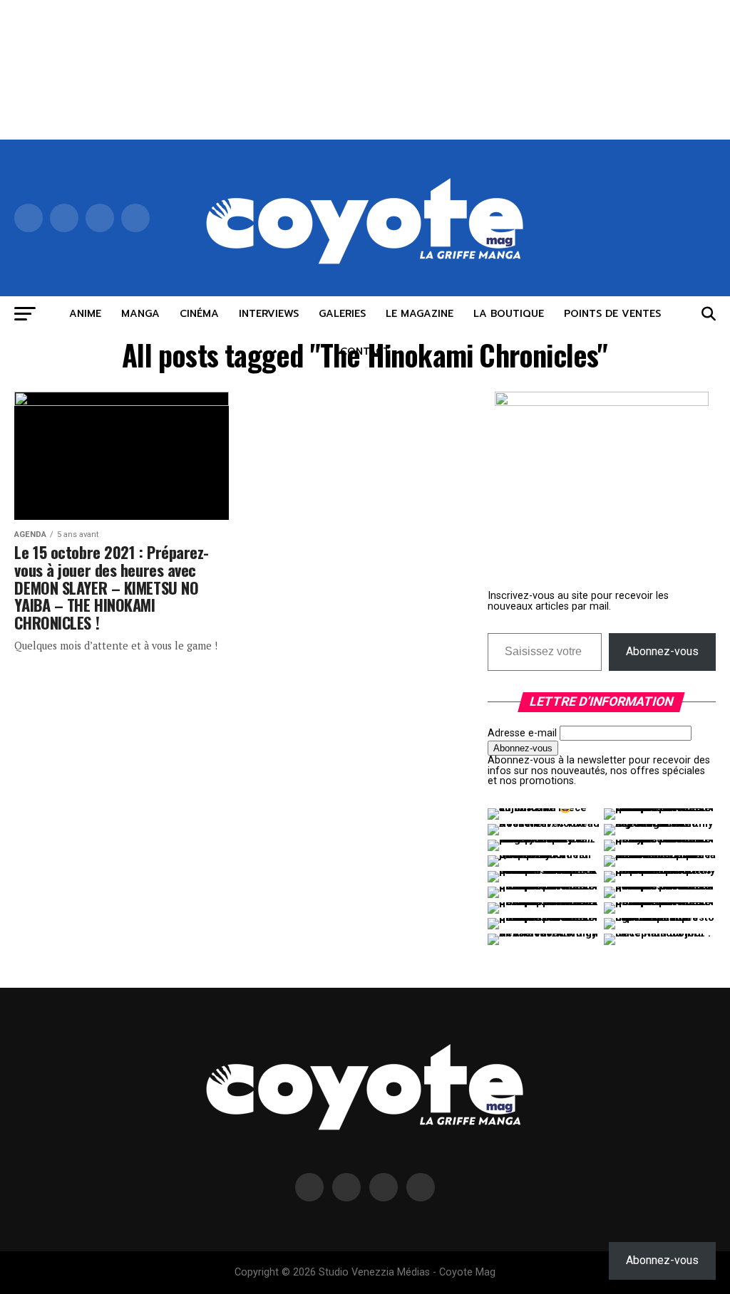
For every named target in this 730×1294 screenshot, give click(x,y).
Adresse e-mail (522, 733)
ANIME (85, 313)
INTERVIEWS (269, 313)
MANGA (140, 313)
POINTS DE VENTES (612, 313)
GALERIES (342, 313)
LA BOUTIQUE (508, 313)
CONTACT (365, 351)
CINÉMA (199, 313)
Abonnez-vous (662, 651)
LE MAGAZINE (419, 313)
